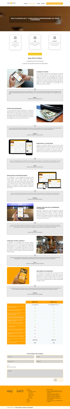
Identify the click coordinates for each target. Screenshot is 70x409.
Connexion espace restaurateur (54, 3)
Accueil (25, 3)
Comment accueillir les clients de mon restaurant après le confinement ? (54, 397)
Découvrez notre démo (35, 54)
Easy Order (31, 394)
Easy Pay (30, 396)
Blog (38, 3)
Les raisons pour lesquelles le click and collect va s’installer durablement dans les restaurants (55, 391)
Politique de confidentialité (27, 407)
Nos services (32, 3)
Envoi (60, 380)
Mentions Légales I (18, 407)
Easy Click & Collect (32, 391)
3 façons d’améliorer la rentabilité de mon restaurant (55, 401)
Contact (43, 3)
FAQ (28, 402)
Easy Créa (31, 398)
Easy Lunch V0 (31, 395)
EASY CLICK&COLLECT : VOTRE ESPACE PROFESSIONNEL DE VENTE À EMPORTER (35, 19)
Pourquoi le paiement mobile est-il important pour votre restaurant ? (53, 394)
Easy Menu (31, 392)
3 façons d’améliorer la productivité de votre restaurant (54, 399)
